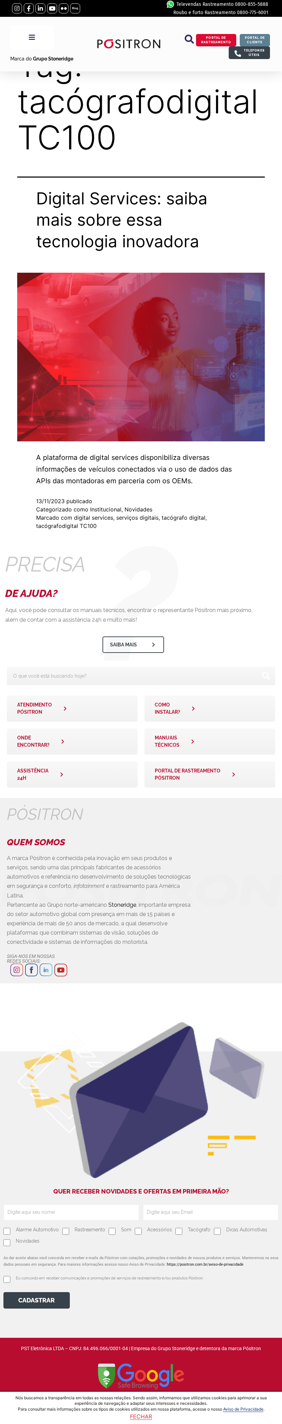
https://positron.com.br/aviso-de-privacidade (205, 1264)
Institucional (105, 509)
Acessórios (159, 1229)
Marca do (41, 58)
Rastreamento (90, 1229)
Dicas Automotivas (246, 1229)
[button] (189, 39)
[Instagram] (17, 8)
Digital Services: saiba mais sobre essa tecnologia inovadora (121, 219)
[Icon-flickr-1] (64, 8)
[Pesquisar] (266, 676)
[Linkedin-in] (40, 8)
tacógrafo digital (183, 517)
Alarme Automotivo (37, 1229)
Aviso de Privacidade (243, 1409)
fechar (141, 1416)
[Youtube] (52, 8)
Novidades (138, 509)
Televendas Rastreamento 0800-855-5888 (222, 4)
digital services (93, 517)
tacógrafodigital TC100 (66, 525)
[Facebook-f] (29, 8)
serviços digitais (137, 517)
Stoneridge (122, 905)
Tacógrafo (199, 1229)
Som (126, 1229)
